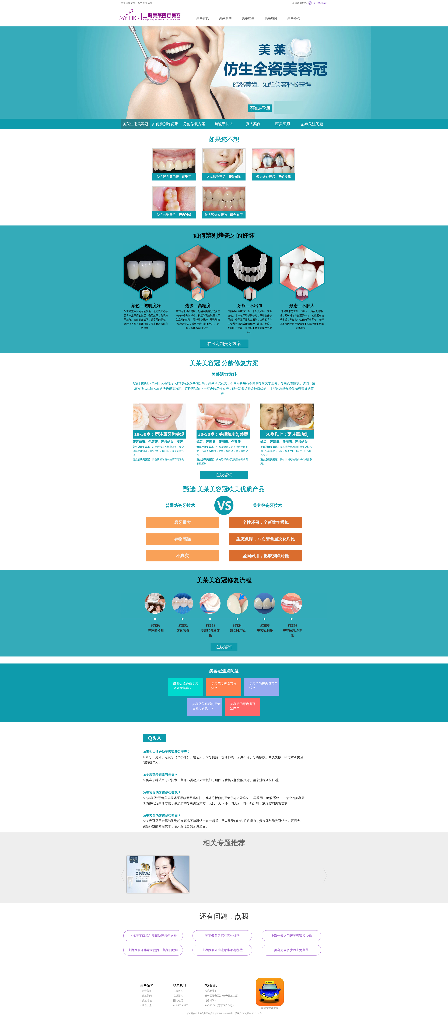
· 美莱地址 (146, 1000)
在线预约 (178, 995)
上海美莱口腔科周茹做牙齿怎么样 (153, 935)
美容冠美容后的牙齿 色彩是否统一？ (206, 706)
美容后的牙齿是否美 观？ (263, 686)
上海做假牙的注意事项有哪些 (222, 950)
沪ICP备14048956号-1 (225, 1013)
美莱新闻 (225, 18)
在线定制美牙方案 (224, 343)
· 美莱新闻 (146, 995)
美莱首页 (202, 18)
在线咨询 (224, 475)
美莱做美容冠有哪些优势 (222, 935)
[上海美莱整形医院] (150, 15)
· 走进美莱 (146, 990)
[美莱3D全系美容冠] (158, 892)
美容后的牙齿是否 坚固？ (242, 706)
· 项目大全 (146, 1005)
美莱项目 (271, 18)
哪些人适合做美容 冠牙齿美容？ (185, 686)
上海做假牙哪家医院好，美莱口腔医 (153, 950)
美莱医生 (248, 18)
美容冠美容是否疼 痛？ (223, 686)
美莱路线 (293, 18)
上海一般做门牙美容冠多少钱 (291, 935)
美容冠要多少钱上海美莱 (291, 950)
